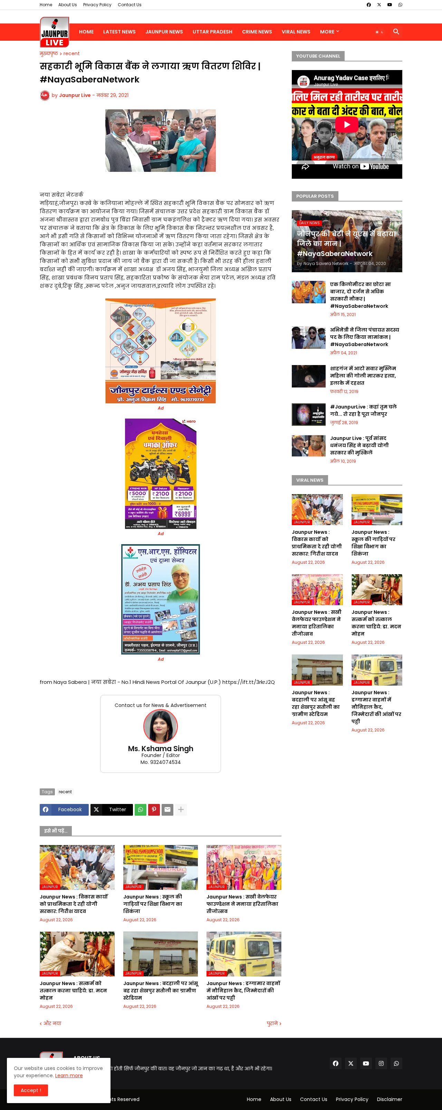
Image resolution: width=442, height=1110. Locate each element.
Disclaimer (389, 1099)
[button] (379, 32)
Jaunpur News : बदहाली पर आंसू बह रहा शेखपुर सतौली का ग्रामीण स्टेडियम (160, 990)
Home (46, 5)
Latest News (119, 31)
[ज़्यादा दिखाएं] (181, 810)
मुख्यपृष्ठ (49, 54)
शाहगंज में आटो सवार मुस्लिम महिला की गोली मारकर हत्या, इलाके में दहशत (363, 375)
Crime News (257, 31)
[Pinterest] (154, 810)
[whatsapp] (400, 5)
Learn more (69, 1075)
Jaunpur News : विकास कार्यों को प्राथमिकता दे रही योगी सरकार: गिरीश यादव (74, 904)
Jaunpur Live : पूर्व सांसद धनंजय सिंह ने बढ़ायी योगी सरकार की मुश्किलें (359, 445)
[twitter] (379, 5)
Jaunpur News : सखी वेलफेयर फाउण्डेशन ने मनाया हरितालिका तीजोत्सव (242, 904)
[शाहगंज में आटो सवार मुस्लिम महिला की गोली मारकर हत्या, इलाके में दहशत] (309, 376)
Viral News (296, 31)
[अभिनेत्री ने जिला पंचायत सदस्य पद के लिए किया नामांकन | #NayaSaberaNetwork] (309, 337)
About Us (67, 5)
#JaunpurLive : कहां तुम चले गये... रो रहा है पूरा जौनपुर (363, 410)
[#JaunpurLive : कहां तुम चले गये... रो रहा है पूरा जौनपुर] (309, 414)
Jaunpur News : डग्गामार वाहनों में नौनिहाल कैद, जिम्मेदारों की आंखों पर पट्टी (243, 990)
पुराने (272, 1023)
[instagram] (381, 1063)
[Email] (167, 810)
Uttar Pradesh (212, 31)
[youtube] (389, 5)
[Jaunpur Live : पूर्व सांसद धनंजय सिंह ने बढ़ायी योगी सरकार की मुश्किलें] (309, 446)
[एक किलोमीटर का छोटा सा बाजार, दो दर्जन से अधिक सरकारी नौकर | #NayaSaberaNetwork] (309, 292)
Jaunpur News (164, 31)
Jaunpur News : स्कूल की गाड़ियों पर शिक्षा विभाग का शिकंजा (152, 904)
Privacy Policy (97, 5)
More (327, 31)
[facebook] (369, 5)
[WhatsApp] (140, 810)
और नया (52, 1023)
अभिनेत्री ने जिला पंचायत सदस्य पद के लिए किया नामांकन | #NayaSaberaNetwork (364, 337)
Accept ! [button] (31, 1090)
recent (72, 54)
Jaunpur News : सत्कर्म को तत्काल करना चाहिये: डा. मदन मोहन (73, 990)
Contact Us (130, 5)
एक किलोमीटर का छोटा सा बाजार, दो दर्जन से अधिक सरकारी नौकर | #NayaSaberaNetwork (360, 295)
